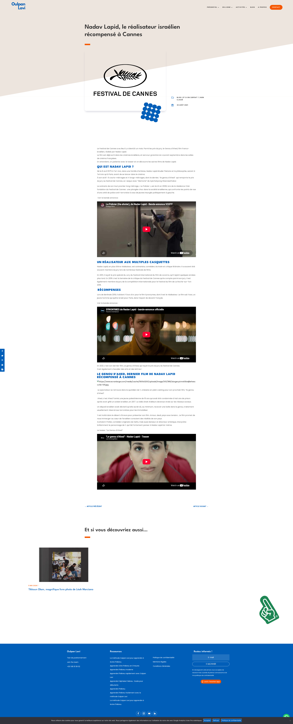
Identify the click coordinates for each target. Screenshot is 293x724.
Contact (276, 7)
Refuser (216, 720)
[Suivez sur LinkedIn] (154, 713)
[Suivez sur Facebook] (138, 713)
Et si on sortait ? (191, 97)
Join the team (72, 662)
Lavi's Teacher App (212, 681)
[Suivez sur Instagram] (143, 713)
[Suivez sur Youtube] (149, 713)
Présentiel (212, 7)
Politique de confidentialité (163, 657)
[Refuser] (290, 720)
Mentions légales (159, 662)
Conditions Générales (161, 666)
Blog (252, 7)
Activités (240, 7)
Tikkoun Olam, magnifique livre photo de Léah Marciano (60, 589)
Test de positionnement (76, 658)
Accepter (207, 720)
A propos (262, 7)
